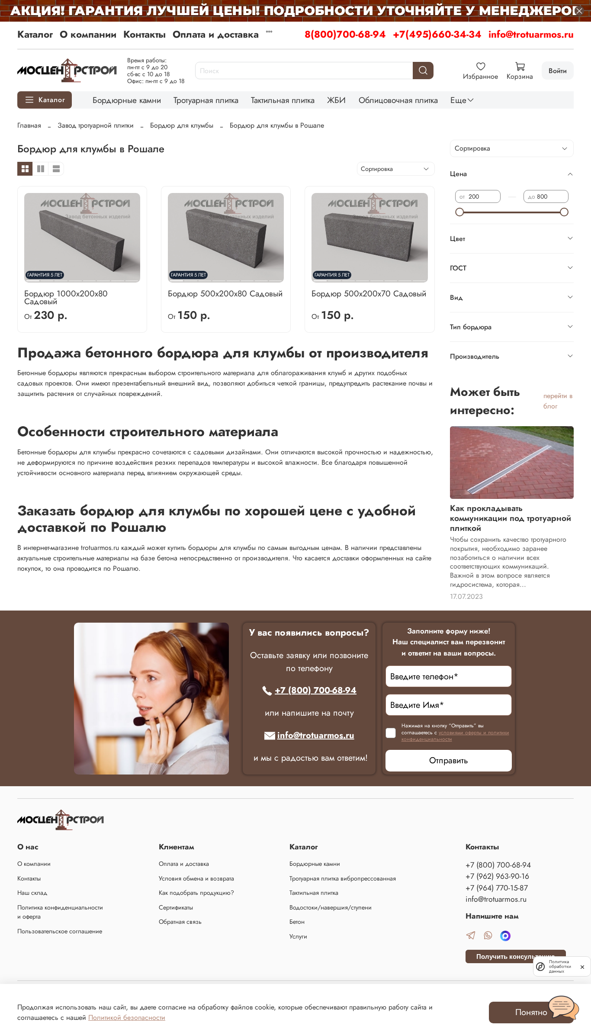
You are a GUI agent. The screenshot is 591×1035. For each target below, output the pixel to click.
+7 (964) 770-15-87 (497, 888)
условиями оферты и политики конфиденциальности (455, 736)
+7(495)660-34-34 (437, 34)
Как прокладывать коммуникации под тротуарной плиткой (510, 518)
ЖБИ (336, 100)
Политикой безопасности (126, 1017)
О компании (88, 34)
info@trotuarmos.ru (531, 34)
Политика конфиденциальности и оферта (60, 912)
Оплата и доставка (216, 34)
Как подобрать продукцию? (196, 892)
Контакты (144, 34)
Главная (29, 125)
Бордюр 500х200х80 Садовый (225, 293)
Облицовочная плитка (398, 100)
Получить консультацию (515, 956)
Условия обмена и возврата (196, 878)
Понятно (531, 1012)
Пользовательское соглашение (59, 931)
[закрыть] (582, 966)
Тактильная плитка (283, 100)
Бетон (297, 921)
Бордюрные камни (127, 100)
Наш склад (32, 892)
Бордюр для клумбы (181, 125)
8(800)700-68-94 (345, 34)
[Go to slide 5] (89, 277)
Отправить (448, 760)
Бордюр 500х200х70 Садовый (369, 293)
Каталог (35, 34)
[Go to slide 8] (132, 277)
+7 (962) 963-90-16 (497, 876)
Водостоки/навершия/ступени (330, 907)
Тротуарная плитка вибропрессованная (342, 878)
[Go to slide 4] (75, 277)
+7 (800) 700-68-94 (316, 690)
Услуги (298, 936)
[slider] (459, 212)
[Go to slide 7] (117, 277)
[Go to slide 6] (103, 277)
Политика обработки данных (560, 966)
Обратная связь (180, 921)
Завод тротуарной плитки (96, 125)
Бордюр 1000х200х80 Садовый (66, 297)
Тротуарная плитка (205, 100)
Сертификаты (176, 907)
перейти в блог (557, 401)
